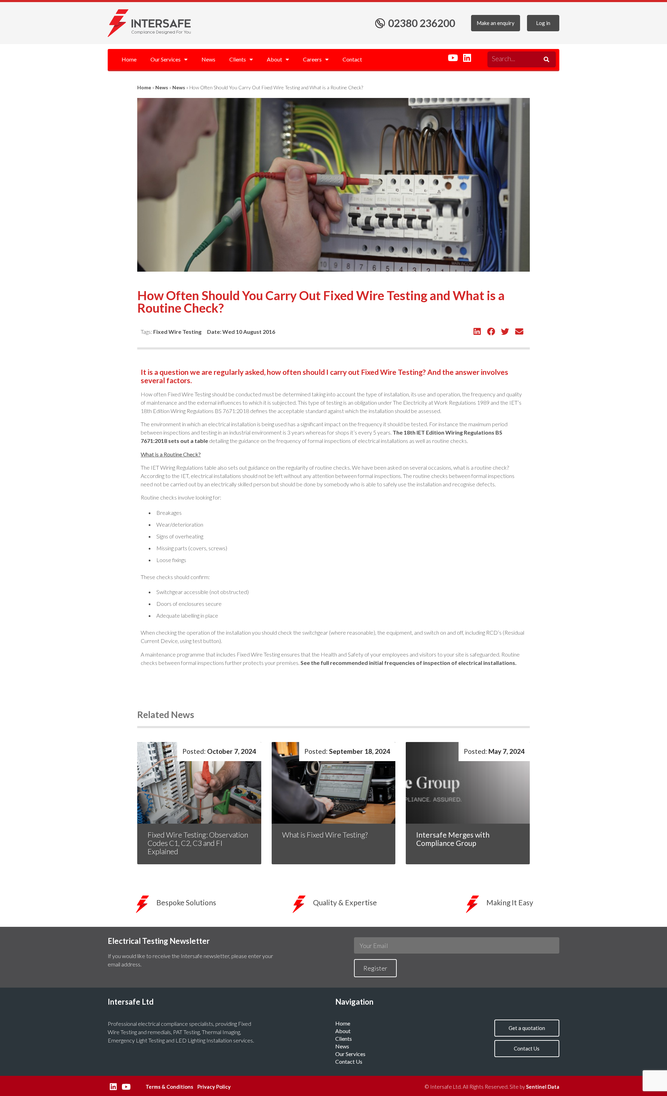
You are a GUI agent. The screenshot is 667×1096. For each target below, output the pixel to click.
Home (129, 59)
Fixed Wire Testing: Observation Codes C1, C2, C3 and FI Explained (198, 843)
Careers (312, 59)
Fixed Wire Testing (177, 331)
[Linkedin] (467, 57)
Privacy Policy (214, 1086)
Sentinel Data (542, 1086)
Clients (237, 59)
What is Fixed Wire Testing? (325, 834)
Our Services (165, 59)
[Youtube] (452, 57)
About (274, 59)
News (208, 59)
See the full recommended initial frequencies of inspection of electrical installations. (408, 662)
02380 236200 (421, 23)
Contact (352, 59)
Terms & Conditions (169, 1086)
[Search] (545, 59)
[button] (477, 331)
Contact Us (348, 1061)
